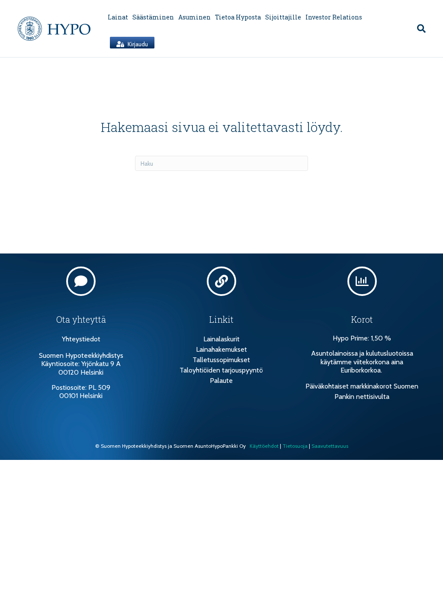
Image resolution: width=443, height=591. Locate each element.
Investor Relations (333, 17)
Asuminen (194, 17)
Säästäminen (153, 17)
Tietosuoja (295, 446)
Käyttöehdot (264, 446)
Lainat (118, 17)
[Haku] (419, 29)
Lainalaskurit (221, 339)
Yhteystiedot (81, 339)
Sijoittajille (283, 17)
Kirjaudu (137, 44)
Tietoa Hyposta (238, 17)
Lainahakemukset (221, 349)
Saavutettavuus (329, 446)
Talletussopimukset (221, 360)
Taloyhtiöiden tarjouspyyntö (221, 370)
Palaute (221, 380)
